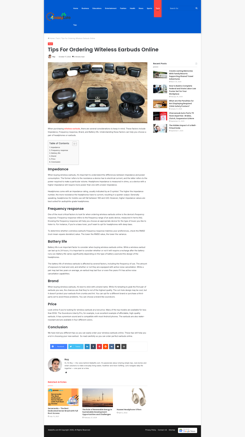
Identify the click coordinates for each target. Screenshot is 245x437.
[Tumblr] (93, 346)
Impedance (55, 147)
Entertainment (111, 8)
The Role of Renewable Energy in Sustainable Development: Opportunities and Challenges (97, 412)
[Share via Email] (117, 346)
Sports (149, 8)
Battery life (55, 153)
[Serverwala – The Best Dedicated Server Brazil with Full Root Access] (63, 397)
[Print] (123, 346)
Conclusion (55, 162)
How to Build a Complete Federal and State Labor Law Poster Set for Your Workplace (182, 90)
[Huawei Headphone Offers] (132, 397)
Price (53, 159)
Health (132, 8)
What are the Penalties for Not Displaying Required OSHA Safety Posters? (181, 103)
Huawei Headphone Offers (129, 409)
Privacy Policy (150, 430)
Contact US (162, 430)
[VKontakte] (111, 346)
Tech (158, 8)
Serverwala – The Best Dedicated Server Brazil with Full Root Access (63, 411)
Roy (53, 57)
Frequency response (59, 150)
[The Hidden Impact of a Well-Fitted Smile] (160, 128)
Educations (97, 8)
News (141, 8)
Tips (75, 25)
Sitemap (172, 430)
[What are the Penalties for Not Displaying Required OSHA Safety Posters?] (160, 104)
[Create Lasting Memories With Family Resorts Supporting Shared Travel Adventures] (160, 74)
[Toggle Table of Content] (73, 144)
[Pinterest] (99, 346)
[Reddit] (105, 346)
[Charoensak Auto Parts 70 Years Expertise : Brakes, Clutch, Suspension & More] (160, 116)
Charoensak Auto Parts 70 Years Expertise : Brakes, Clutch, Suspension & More (181, 116)
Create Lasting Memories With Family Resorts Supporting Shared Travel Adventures (181, 75)
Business (85, 8)
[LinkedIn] (87, 346)
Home (75, 8)
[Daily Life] (58, 16)
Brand (53, 156)
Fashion (123, 8)
